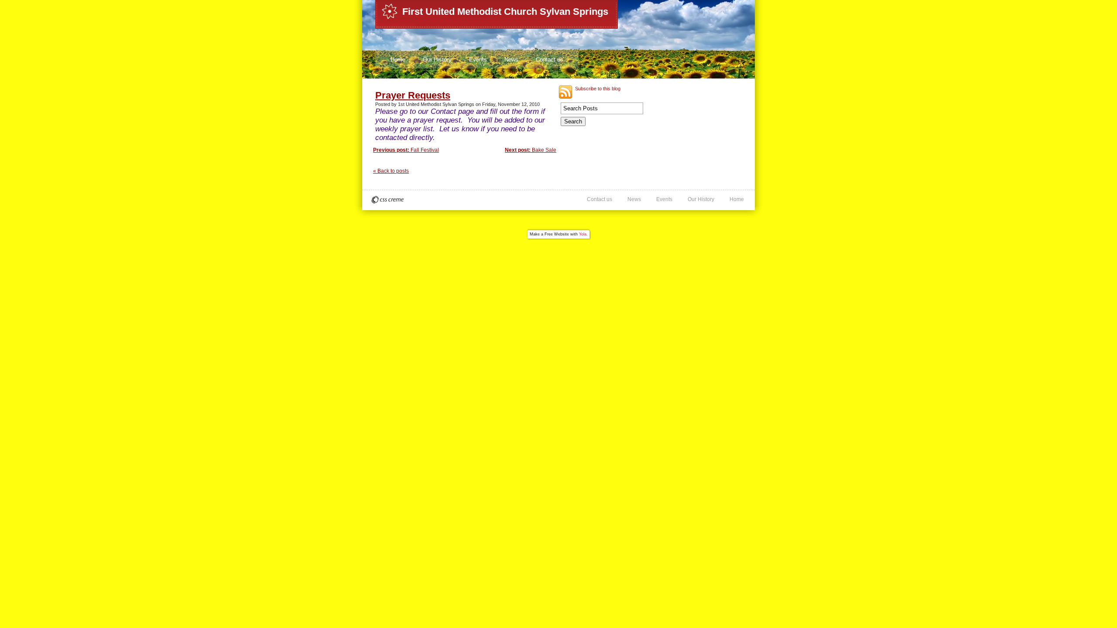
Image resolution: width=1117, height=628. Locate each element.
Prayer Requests (412, 95)
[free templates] (387, 199)
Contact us (549, 59)
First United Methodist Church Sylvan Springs (505, 11)
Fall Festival (406, 150)
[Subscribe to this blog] (565, 92)
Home (398, 59)
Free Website (557, 234)
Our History (437, 59)
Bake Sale (530, 150)
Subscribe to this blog (597, 88)
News (511, 59)
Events (478, 59)
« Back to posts (391, 171)
